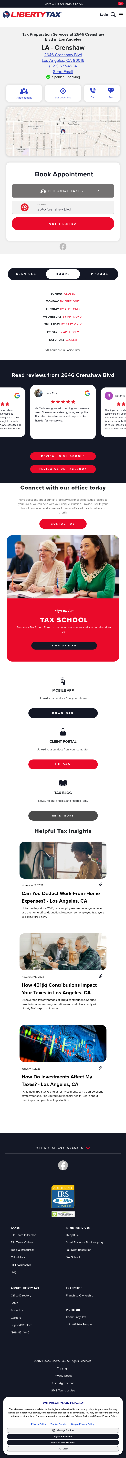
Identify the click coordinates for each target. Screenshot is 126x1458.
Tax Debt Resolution (78, 1250)
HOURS (63, 274)
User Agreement (63, 1383)
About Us (17, 1310)
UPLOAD (63, 764)
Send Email (63, 71)
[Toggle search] (113, 14)
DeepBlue (72, 1235)
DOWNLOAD (63, 713)
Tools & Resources (22, 1250)
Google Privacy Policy (82, 1424)
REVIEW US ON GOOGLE (63, 456)
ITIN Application (21, 1264)
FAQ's (14, 1303)
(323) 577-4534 (63, 66)
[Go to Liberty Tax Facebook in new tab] (63, 1165)
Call (93, 97)
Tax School (73, 1257)
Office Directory (21, 1295)
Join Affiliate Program (80, 1324)
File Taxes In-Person (23, 1235)
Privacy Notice (63, 1376)
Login (104, 14)
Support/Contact (21, 1325)
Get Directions (63, 97)
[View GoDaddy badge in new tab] (63, 1214)
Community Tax (76, 1317)
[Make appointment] (121, 4)
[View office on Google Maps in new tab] (63, 131)
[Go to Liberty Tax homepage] (32, 15)
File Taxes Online (22, 1242)
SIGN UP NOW (64, 645)
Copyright (63, 1368)
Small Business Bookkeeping (84, 1242)
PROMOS (99, 274)
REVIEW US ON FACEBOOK (63, 469)
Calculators (18, 1257)
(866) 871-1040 (20, 1332)
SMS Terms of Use (63, 1390)
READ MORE (63, 815)
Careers (16, 1318)
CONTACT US (63, 524)
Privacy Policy (38, 1424)
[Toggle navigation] (121, 15)
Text (111, 97)
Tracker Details (58, 1424)
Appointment (24, 97)
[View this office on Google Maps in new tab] (17, 396)
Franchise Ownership (79, 1295)
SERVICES (26, 274)
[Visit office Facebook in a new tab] (63, 246)
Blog (14, 1272)
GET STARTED (63, 224)
